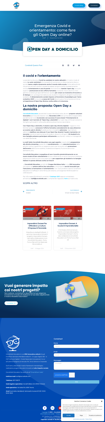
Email (55, 352)
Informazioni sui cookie (79, 419)
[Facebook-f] (45, 408)
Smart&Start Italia (37, 372)
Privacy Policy (88, 419)
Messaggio (57, 360)
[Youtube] (60, 408)
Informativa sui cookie (47, 414)
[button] (102, 401)
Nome (56, 343)
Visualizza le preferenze (95, 415)
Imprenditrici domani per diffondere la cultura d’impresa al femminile (37, 226)
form (66, 178)
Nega (81, 415)
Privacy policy (60, 414)
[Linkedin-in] (52, 408)
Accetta (69, 415)
